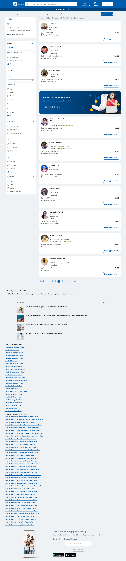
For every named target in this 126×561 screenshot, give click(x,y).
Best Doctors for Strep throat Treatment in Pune (21, 511)
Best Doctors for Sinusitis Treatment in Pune (20, 502)
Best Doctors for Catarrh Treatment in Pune (19, 422)
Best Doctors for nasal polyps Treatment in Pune (21, 480)
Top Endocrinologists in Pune (14, 372)
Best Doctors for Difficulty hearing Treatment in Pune (22, 430)
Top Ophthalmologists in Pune (15, 377)
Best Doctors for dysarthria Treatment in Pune (20, 439)
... (65, 281)
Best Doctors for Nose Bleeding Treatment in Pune (21, 483)
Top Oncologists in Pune (13, 405)
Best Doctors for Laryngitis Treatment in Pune (20, 466)
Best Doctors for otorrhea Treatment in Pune (20, 494)
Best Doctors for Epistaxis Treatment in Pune (20, 455)
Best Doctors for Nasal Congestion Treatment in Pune (23, 475)
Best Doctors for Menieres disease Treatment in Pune (22, 469)
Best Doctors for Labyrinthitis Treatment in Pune (21, 464)
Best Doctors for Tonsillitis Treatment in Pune (20, 519)
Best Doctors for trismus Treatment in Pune (19, 522)
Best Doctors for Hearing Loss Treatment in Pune (21, 458)
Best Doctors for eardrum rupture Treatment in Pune (22, 450)
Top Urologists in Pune (12, 389)
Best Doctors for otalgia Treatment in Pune (19, 489)
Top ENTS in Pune (11, 361)
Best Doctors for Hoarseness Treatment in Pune (21, 461)
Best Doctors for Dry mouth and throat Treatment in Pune (24, 436)
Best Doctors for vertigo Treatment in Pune (19, 525)
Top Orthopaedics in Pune (13, 375)
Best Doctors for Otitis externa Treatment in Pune (21, 491)
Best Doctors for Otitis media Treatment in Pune (21, 472)
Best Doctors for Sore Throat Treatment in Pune (21, 508)
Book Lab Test (32, 14)
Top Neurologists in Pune (13, 402)
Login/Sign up (107, 4)
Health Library (44, 14)
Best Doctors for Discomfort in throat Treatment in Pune (24, 433)
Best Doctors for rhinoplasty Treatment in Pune (21, 497)
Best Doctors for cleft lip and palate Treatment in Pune (23, 425)
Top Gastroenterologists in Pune (16, 380)
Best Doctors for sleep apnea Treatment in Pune (21, 505)
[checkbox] (8, 89)
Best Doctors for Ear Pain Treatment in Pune (20, 444)
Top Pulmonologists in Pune (14, 383)
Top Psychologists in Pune (13, 394)
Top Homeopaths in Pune (13, 411)
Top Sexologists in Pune (13, 397)
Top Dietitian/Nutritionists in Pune (16, 391)
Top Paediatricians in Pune (14, 355)
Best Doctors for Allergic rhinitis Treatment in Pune (22, 416)
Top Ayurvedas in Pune (12, 408)
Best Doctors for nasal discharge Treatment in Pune (22, 478)
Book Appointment (18, 14)
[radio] (8, 23)
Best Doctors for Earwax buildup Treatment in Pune (22, 453)
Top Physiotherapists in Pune (15, 369)
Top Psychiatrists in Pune (13, 386)
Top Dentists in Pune (12, 350)
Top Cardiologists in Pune (13, 366)
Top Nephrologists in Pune (14, 400)
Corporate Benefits (57, 14)
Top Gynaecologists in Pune (14, 358)
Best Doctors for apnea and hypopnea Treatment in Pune (24, 419)
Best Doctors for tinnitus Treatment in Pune (19, 516)
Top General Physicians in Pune (15, 347)
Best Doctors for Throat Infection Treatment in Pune (22, 514)
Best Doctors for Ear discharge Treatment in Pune (21, 441)
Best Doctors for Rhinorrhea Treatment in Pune (21, 500)
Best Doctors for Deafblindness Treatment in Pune (22, 428)
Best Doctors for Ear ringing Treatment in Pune (20, 447)
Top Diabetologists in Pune (14, 364)
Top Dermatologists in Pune (14, 352)
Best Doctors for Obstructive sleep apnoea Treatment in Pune (25, 486)
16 (69, 281)
